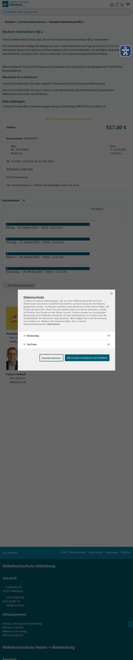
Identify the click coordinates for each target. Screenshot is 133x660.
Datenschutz (53, 324)
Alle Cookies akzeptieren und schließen (87, 357)
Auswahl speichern (51, 357)
